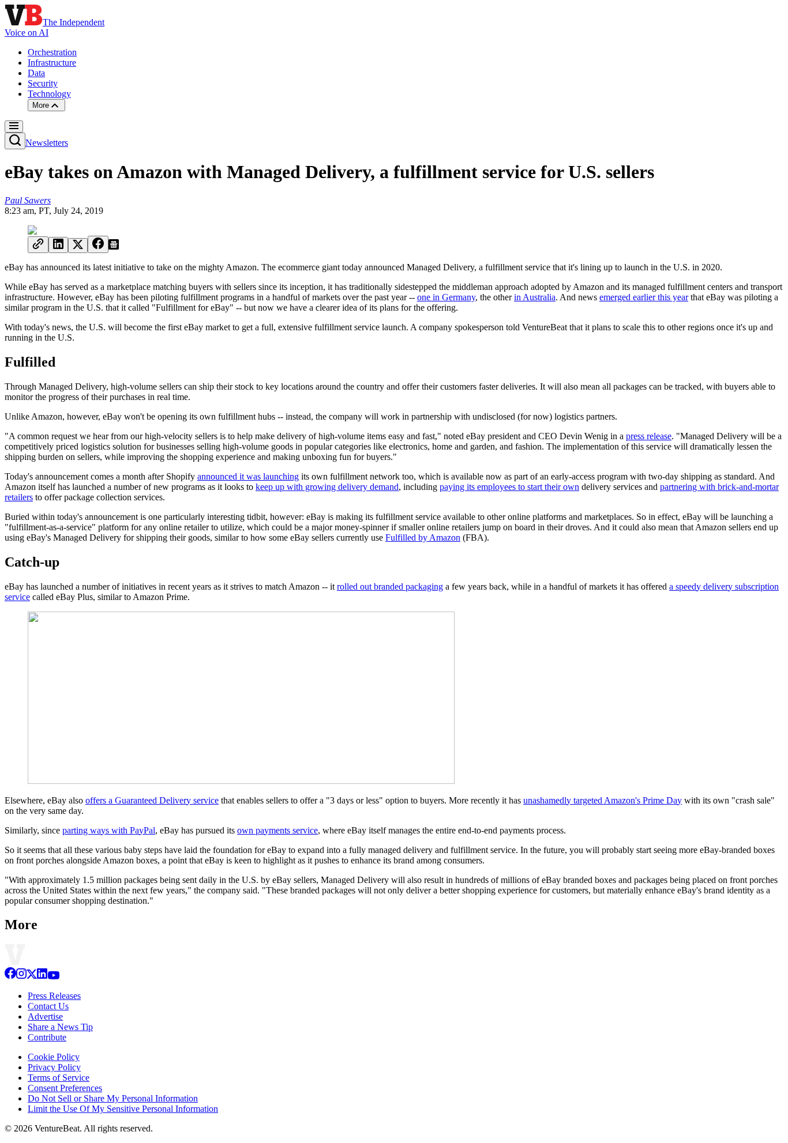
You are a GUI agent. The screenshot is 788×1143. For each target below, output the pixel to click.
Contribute (47, 1037)
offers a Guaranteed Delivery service (152, 800)
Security (43, 83)
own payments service (277, 830)
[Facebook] (10, 976)
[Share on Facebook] (98, 244)
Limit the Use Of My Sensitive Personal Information (123, 1109)
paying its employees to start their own (509, 487)
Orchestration (52, 52)
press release (648, 436)
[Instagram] (21, 976)
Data (36, 73)
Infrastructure (52, 62)
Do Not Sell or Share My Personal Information (113, 1098)
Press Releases (54, 996)
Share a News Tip (60, 1027)
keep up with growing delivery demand (327, 487)
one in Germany (446, 297)
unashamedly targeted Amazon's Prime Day (602, 800)
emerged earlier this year (643, 297)
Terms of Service (58, 1077)
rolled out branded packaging (390, 586)
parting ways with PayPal (108, 830)
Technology (49, 94)
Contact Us (48, 1006)
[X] (32, 976)
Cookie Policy (54, 1057)
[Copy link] (38, 244)
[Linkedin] (42, 976)
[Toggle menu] (14, 126)
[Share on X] (78, 245)
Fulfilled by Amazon (422, 537)
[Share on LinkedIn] (58, 245)
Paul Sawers (28, 200)
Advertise (45, 1016)
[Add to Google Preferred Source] (113, 246)
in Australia (535, 297)
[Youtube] (53, 976)
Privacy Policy (54, 1067)
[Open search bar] (15, 141)
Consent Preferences (65, 1088)
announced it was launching (248, 476)
